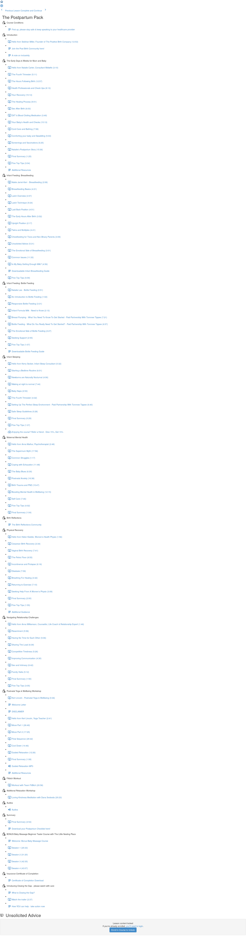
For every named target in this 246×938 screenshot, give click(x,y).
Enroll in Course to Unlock (123, 929)
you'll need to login (134, 926)
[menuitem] (1, 6)
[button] (1, 2)
